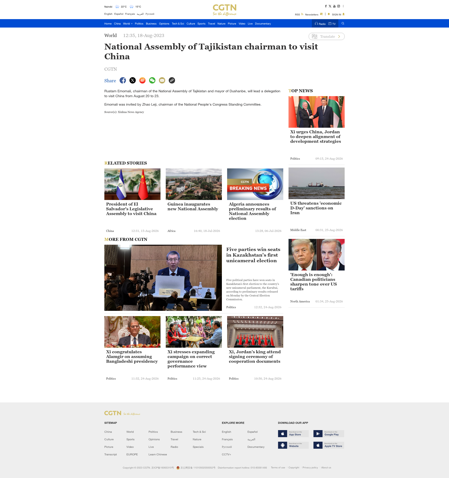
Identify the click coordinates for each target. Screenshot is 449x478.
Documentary (263, 23)
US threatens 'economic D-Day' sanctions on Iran (316, 208)
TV (334, 23)
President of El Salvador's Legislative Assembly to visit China (131, 209)
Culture (191, 23)
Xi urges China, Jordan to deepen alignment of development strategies (315, 136)
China (117, 23)
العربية (140, 13)
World (127, 23)
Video (242, 23)
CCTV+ (226, 454)
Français (130, 13)
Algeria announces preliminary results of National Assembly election (252, 211)
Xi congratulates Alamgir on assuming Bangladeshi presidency (132, 356)
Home (108, 23)
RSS (297, 14)
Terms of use (278, 467)
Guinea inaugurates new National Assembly (192, 206)
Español (118, 13)
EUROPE (132, 454)
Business (151, 23)
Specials (198, 446)
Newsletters (311, 14)
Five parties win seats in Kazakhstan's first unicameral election (253, 254)
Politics (139, 23)
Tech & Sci (178, 23)
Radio (322, 23)
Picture (232, 23)
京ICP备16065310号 (162, 467)
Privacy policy (310, 467)
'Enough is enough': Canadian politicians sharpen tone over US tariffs (313, 281)
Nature (221, 23)
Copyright (294, 467)
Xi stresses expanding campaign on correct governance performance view (191, 359)
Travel (211, 23)
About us (326, 467)
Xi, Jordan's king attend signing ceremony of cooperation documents (255, 356)
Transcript (110, 454)
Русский (150, 13)
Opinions (164, 23)
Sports (201, 23)
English (108, 13)
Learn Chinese (158, 454)
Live (250, 23)
